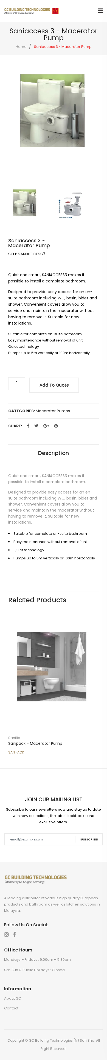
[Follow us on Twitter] (36, 426)
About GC (12, 998)
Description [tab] (53, 453)
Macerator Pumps (53, 411)
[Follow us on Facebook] (28, 426)
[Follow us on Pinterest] (56, 426)
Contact (11, 1008)
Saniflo (14, 738)
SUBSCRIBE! (89, 839)
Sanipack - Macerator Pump (35, 743)
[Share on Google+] (46, 426)
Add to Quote (54, 385)
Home (21, 46)
